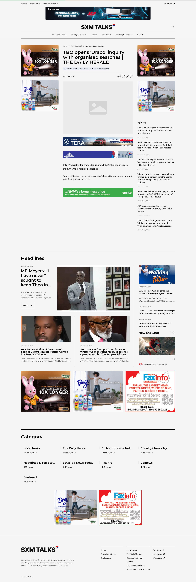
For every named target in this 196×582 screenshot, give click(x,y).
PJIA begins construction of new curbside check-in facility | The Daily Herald (154, 209)
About (103, 550)
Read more (28, 305)
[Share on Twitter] (127, 76)
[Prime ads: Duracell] (45, 391)
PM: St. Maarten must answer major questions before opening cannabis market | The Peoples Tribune (157, 312)
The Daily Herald (59, 35)
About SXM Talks (35, 3)
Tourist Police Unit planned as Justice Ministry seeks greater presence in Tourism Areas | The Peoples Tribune (154, 223)
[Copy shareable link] (119, 76)
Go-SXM (140, 35)
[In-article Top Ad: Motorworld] (98, 141)
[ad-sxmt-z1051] (40, 95)
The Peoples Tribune (124, 35)
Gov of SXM (106, 35)
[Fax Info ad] (150, 391)
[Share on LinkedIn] (131, 76)
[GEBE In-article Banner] (98, 154)
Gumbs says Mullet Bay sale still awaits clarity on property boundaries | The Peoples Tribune (156, 324)
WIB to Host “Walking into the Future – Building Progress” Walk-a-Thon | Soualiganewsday (157, 292)
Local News (83, 69)
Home (65, 46)
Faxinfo (94, 35)
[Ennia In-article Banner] (98, 192)
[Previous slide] (170, 332)
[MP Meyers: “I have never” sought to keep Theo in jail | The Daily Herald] (93, 288)
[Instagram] (171, 4)
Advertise (24, 3)
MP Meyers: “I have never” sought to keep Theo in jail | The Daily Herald (35, 278)
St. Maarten (106, 558)
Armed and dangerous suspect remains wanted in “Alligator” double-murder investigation (155, 130)
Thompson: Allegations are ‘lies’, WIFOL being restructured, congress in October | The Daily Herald (155, 162)
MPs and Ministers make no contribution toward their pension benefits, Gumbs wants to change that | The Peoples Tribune (156, 178)
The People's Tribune (136, 565)
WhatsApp (157, 558)
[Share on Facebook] (123, 76)
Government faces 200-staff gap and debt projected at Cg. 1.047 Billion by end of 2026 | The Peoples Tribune (156, 194)
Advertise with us (108, 554)
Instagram (157, 554)
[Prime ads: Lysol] (40, 61)
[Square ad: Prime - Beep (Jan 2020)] (98, 391)
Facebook (157, 550)
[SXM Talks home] (98, 26)
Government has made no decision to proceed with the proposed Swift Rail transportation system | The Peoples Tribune (154, 146)
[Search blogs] (165, 3)
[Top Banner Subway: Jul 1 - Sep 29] (98, 13)
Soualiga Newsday (78, 35)
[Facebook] (168, 4)
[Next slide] (173, 332)
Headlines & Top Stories (99, 69)
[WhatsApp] (174, 4)
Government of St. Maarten (138, 569)
